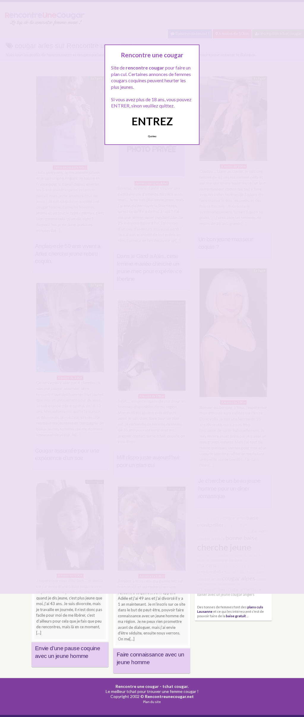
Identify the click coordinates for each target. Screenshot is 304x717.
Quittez (152, 136)
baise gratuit (236, 616)
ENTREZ (152, 121)
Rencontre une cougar (137, 686)
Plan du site (152, 702)
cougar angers (242, 594)
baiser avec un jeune (213, 594)
